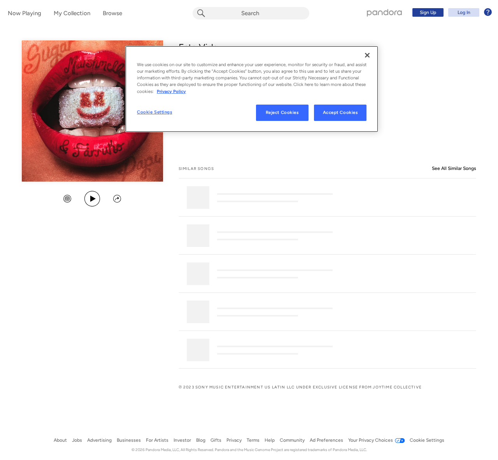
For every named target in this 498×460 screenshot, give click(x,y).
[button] (67, 199)
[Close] (367, 55)
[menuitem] (451, 12)
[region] (251, 89)
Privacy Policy (171, 91)
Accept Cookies (340, 112)
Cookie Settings (154, 112)
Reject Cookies (282, 112)
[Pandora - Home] (384, 12)
